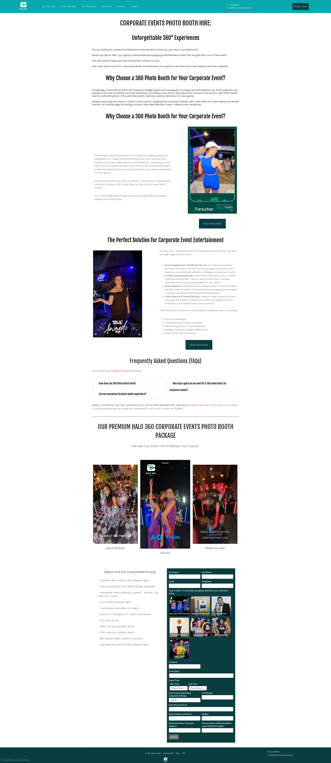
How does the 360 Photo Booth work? (117, 383)
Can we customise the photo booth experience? (122, 394)
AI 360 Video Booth (69, 6)
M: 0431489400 (233, 5)
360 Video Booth (49, 6)
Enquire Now (106, 6)
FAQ (183, 753)
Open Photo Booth (89, 6)
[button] (128, 383)
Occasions (121, 6)
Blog (178, 753)
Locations (134, 6)
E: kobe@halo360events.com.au (239, 8)
